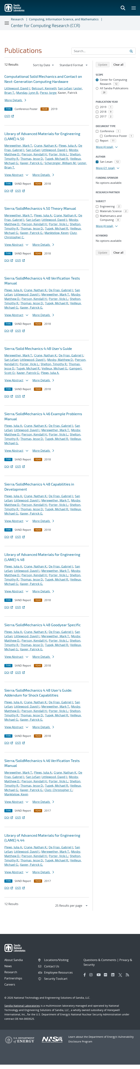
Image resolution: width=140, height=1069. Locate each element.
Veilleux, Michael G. (55, 368)
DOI (6, 190)
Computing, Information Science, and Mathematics (64, 19)
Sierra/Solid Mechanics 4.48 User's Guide (38, 348)
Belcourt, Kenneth (44, 88)
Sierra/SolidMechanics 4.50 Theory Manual (40, 208)
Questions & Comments (99, 960)
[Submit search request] (131, 51)
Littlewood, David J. (17, 88)
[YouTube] (99, 975)
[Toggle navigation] (7, 23)
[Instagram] (92, 975)
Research (17, 19)
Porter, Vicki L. (58, 154)
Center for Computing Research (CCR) (45, 25)
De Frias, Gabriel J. (61, 290)
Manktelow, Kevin (56, 233)
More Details (14, 100)
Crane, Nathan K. (45, 146)
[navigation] (44, 65)
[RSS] (128, 975)
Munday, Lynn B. (27, 93)
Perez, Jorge (48, 93)
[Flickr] (106, 975)
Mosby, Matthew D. (60, 360)
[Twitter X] (121, 975)
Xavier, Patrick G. (31, 163)
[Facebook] (85, 975)
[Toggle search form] (123, 8)
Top (129, 1065)
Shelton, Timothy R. (54, 364)
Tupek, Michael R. (57, 159)
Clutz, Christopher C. (58, 790)
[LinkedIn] (114, 975)
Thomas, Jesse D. (32, 159)
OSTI (7, 116)
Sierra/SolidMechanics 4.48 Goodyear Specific (42, 625)
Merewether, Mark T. (18, 146)
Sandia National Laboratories (22, 1005)
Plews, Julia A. (68, 146)
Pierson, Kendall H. (34, 154)
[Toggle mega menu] (134, 8)
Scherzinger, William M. (60, 163)
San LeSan (65, 88)
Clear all (119, 64)
